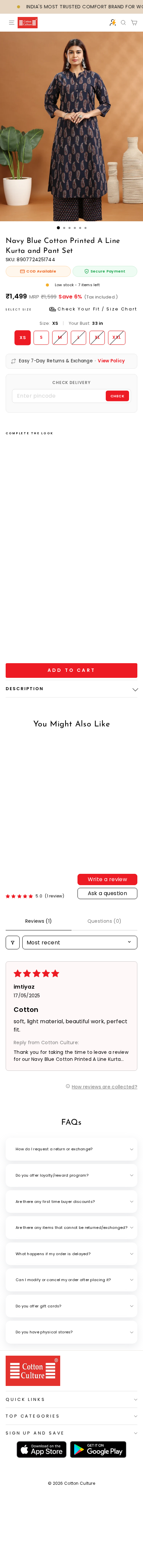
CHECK (117, 395)
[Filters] (13, 942)
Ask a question (107, 893)
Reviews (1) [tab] (38, 921)
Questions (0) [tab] (104, 921)
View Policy (111, 361)
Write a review (107, 879)
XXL (116, 337)
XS (23, 337)
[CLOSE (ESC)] (71, 126)
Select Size (71, 309)
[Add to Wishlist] (21, 556)
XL (97, 337)
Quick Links (26, 1399)
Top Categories (33, 1416)
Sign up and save (35, 1433)
